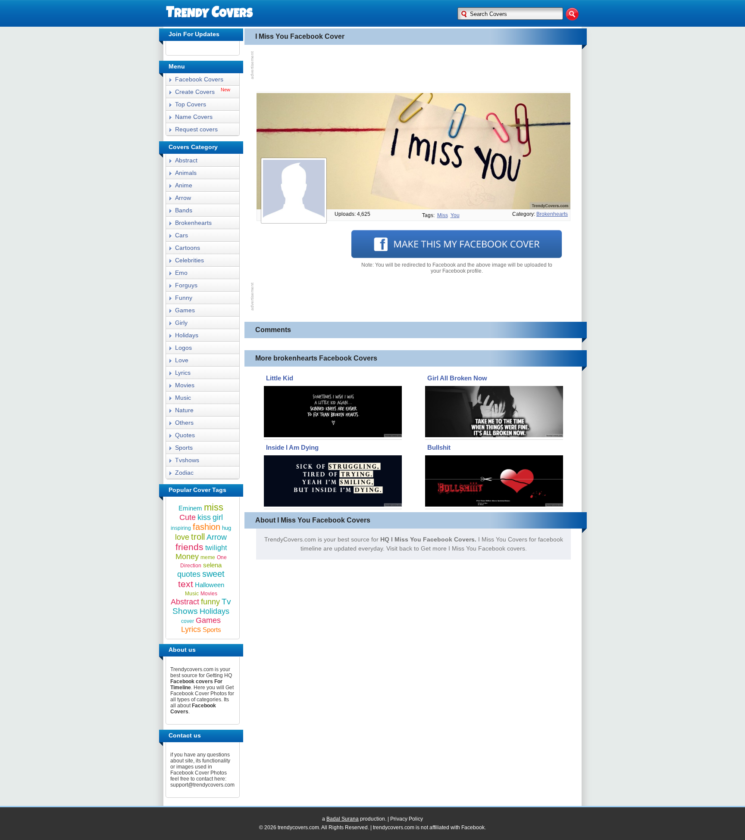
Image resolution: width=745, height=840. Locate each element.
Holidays (186, 335)
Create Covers (195, 91)
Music (183, 397)
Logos (183, 347)
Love (181, 360)
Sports (184, 447)
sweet (213, 574)
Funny (183, 297)
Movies (184, 385)
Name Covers (194, 116)
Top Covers (190, 104)
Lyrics (183, 372)
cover (187, 621)
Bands (183, 210)
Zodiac (184, 472)
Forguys (186, 285)
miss (213, 507)
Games (185, 310)
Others (184, 422)
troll (198, 536)
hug (226, 528)
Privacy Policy (406, 819)
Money (187, 556)
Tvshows (187, 460)
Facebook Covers (199, 79)
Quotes (185, 435)
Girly (181, 322)
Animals (186, 172)
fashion (206, 527)
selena (212, 565)
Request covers (196, 129)
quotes (188, 574)
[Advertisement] (413, 68)
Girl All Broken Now (457, 378)
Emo (181, 272)
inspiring (181, 528)
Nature (184, 410)
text (185, 584)
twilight (216, 547)
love (182, 537)
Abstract (186, 160)
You (455, 215)
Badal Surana (342, 819)
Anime (183, 185)
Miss (442, 215)
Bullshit (439, 447)
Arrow (183, 197)
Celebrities (189, 260)
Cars (181, 235)
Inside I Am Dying (292, 447)
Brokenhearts (193, 222)
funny (210, 601)
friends (189, 547)
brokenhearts (552, 214)
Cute (187, 517)
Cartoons (187, 247)
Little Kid (279, 378)
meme (207, 557)
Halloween (209, 584)
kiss (204, 517)
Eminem (190, 508)
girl (218, 517)
